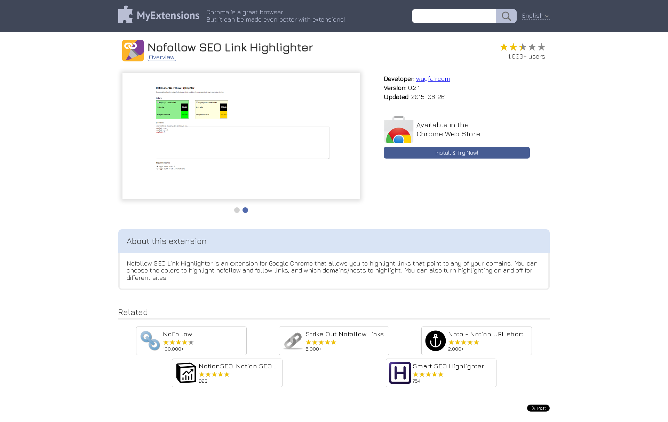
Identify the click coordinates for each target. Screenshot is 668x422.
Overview (162, 57)
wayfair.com (433, 78)
